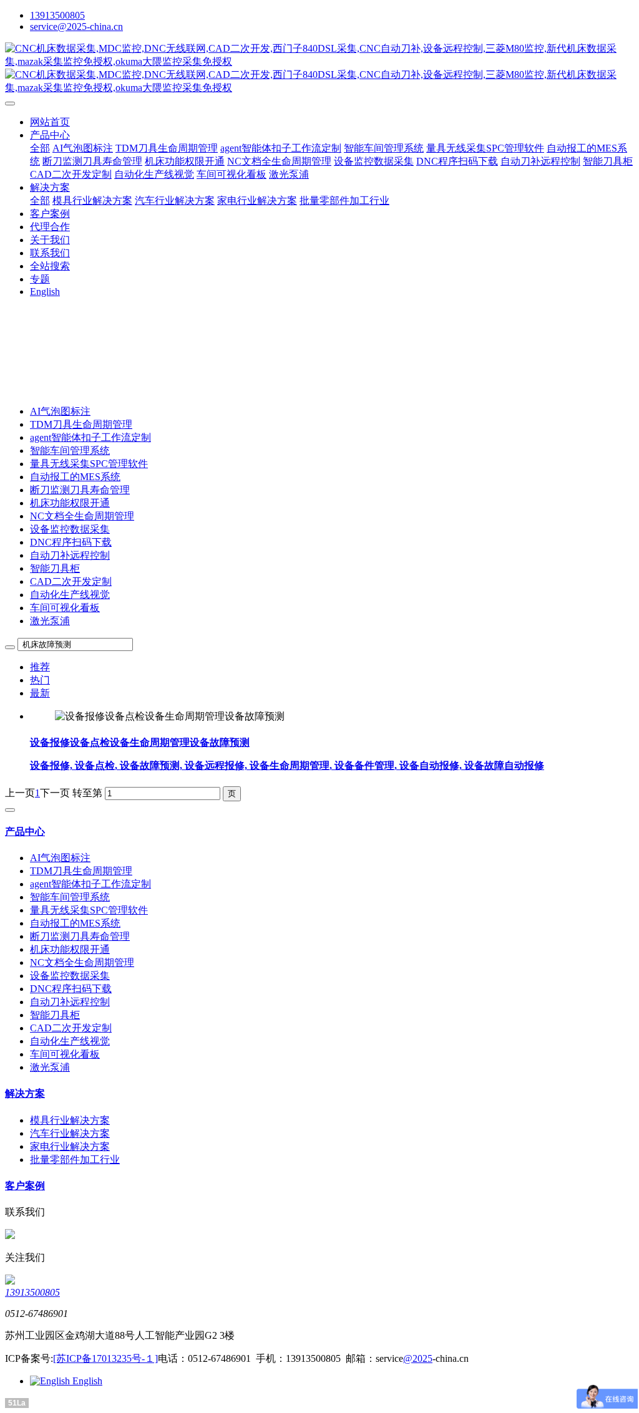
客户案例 (25, 1185)
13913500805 (57, 15)
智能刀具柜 (55, 568)
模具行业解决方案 (70, 1120)
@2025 (417, 1358)
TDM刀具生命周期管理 (81, 424)
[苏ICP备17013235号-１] (105, 1358)
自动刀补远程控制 (70, 555)
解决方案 (25, 1093)
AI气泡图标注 (60, 411)
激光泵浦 (50, 620)
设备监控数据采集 (70, 529)
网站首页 (50, 122)
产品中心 (25, 831)
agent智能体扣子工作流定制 (90, 437)
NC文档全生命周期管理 (82, 516)
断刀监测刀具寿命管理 (80, 490)
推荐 (40, 667)
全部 (40, 148)
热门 (40, 680)
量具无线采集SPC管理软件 (89, 463)
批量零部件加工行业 (75, 1159)
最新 (40, 693)
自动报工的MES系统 (75, 476)
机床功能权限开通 (70, 503)
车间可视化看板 (65, 607)
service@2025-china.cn (76, 26)
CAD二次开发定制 (71, 581)
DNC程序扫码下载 (71, 542)
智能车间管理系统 (70, 450)
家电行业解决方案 (70, 1146)
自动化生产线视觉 (70, 594)
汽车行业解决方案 (70, 1133)
